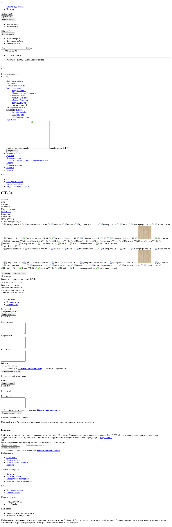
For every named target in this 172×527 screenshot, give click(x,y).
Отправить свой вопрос (11, 413)
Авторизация (12, 24)
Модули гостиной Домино (24, 93)
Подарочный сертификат (17, 479)
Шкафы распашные (21, 117)
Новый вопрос (8, 383)
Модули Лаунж (19, 95)
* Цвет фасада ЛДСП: (11, 246)
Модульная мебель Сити (17, 186)
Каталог (4, 486)
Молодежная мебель (15, 107)
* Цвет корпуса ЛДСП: (11, 222)
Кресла (9, 163)
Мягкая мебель (13, 153)
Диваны (10, 155)
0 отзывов (6, 276)
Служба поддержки (10, 469)
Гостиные (10, 83)
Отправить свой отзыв (11, 371)
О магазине (11, 457)
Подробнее (12, 151)
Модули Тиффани (20, 98)
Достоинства (7, 322)
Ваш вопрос (6, 396)
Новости (10, 167)
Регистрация (12, 27)
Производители (13, 476)
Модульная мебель (14, 88)
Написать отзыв (8, 314)
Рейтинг (5, 363)
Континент (6, 211)
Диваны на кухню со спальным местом (30, 160)
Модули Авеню (19, 90)
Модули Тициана (20, 100)
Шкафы (19, 110)
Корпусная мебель (14, 81)
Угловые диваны (14, 165)
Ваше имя (5, 317)
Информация (12, 304)
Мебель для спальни (15, 86)
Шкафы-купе (18, 114)
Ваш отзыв (6, 349)
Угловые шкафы (19, 112)
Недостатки (6, 336)
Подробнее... (106, 437)
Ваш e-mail (6, 391)
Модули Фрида (19, 102)
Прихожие (11, 119)
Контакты (10, 9)
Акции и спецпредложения (19, 481)
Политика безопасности (17, 462)
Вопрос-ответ (12, 302)
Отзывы (10, 300)
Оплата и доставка (15, 7)
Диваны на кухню (14, 158)
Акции (9, 170)
